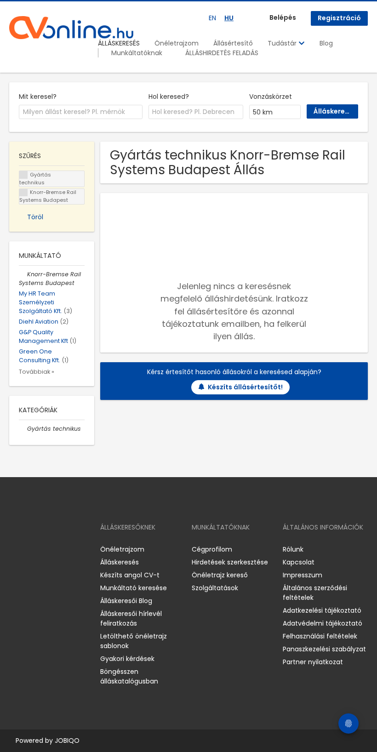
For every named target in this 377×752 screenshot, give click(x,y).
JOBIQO (67, 740)
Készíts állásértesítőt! (245, 387)
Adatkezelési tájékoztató (322, 610)
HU (229, 18)
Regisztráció (339, 18)
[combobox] (81, 112)
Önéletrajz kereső (220, 575)
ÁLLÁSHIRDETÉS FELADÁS (221, 52)
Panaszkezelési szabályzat (324, 649)
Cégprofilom (212, 549)
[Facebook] (16, 549)
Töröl (35, 217)
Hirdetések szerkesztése (230, 562)
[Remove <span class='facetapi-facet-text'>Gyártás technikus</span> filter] (23, 175)
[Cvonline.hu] (71, 27)
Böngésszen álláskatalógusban (129, 676)
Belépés (282, 17)
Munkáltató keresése (133, 587)
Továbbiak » (36, 372)
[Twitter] (60, 549)
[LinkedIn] (46, 549)
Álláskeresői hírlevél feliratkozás (131, 618)
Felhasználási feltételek (320, 636)
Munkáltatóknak (136, 52)
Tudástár (283, 43)
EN (212, 18)
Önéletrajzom (176, 43)
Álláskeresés (119, 562)
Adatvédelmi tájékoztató (322, 623)
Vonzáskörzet (270, 96)
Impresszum (302, 575)
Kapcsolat (298, 562)
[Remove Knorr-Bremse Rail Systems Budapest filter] (23, 274)
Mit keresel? (38, 96)
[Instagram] (31, 549)
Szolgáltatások (215, 587)
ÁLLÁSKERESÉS (119, 43)
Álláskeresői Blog (126, 600)
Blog (326, 43)
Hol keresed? (169, 96)
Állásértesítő (233, 43)
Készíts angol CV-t (130, 575)
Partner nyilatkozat (313, 662)
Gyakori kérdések (127, 658)
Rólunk (293, 549)
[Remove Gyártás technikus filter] (23, 429)
